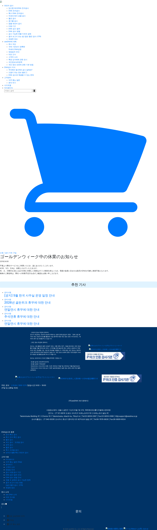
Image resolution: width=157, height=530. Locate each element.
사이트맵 (7, 85)
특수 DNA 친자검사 (16, 13)
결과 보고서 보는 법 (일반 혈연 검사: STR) (25, 36)
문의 (3, 504)
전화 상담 (17, 516)
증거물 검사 (13, 21)
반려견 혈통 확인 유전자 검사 (17, 452)
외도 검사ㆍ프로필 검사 (15, 442)
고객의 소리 (13, 57)
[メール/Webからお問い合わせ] (136, 528)
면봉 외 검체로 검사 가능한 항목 (18, 480)
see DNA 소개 (11, 494)
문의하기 (9, 464)
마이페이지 (8, 88)
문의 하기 (12, 83)
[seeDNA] (5, 395)
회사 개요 (12, 44)
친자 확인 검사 (11, 434)
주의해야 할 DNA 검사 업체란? (20, 70)
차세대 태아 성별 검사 (17, 16)
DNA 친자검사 (14, 11)
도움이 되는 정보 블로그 (18, 72)
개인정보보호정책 (15, 62)
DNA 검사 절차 (14, 29)
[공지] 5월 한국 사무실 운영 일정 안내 (29, 295)
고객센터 (7, 77)
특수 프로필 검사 (12, 450)
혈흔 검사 (9, 447)
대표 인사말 (10, 497)
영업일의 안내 (14, 52)
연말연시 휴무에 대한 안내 (21, 309)
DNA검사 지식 (9, 67)
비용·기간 (12, 26)
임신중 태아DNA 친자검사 (19, 8)
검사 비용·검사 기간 (13, 472)
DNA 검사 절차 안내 (13, 475)
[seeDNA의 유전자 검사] (1, 1)
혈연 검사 (12, 18)
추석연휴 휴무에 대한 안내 (21, 316)
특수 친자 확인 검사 (13, 437)
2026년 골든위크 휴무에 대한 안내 (27, 302)
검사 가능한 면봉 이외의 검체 (20, 34)
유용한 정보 (13, 39)
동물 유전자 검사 (15, 23)
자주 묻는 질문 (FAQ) (14, 462)
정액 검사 (9, 445)
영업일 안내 (10, 470)
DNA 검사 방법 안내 (13, 477)
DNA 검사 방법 (14, 31)
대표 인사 (12, 54)
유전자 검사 (8, 5)
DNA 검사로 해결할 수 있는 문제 (21, 75)
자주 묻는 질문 (14, 80)
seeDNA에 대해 (10, 41)
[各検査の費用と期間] (114, 528)
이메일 (11, 520)
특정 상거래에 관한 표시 (18, 59)
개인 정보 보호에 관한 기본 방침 (21, 65)
